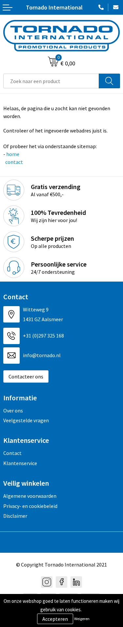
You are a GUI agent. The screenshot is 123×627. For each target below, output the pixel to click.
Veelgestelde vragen (26, 420)
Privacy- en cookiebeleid (30, 506)
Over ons (13, 410)
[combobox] (51, 81)
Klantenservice (20, 463)
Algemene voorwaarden (29, 496)
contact (13, 162)
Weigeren (82, 618)
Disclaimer (15, 516)
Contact (12, 453)
